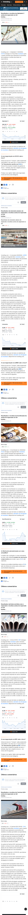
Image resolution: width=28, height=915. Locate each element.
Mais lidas (9, 5)
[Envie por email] (13, 184)
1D (3, 131)
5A (14, 131)
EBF (19, 640)
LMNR (24, 255)
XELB (2, 451)
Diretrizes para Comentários (6, 205)
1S (5, 131)
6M (9, 131)
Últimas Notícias (17, 5)
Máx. (17, 131)
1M (7, 131)
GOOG (3, 53)
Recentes (3, 5)
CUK (24, 826)
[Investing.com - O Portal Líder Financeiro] (7, 2)
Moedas (24, 5)
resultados (21, 53)
